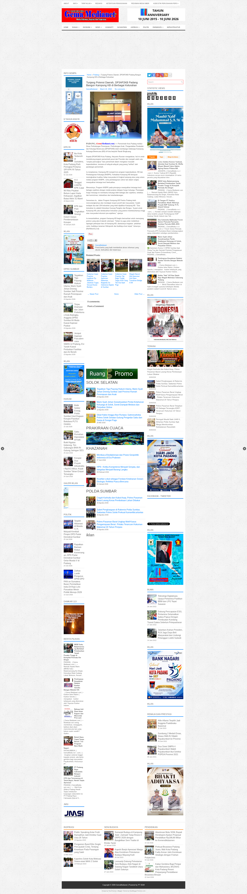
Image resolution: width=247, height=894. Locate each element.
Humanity (109, 27)
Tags (161, 157)
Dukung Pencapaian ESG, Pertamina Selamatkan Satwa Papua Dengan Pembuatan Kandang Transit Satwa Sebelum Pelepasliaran (164, 616)
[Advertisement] (123, 50)
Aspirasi (135, 27)
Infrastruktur (173, 27)
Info (75, 3)
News (98, 27)
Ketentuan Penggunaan (116, 3)
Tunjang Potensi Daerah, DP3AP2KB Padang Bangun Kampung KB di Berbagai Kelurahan (112, 84)
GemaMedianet (122, 885)
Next (244, 448)
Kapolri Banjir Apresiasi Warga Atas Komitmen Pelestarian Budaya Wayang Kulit (129, 852)
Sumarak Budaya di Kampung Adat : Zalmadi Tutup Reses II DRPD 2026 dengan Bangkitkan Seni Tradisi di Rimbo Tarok (123, 837)
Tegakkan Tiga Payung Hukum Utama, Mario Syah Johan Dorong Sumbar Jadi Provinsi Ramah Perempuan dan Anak (120, 391)
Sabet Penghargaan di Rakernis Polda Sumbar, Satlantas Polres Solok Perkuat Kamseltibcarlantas (169, 383)
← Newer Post (93, 294)
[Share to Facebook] (96, 240)
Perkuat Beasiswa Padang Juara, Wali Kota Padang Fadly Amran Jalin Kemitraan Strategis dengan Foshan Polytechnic (163, 852)
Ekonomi (87, 27)
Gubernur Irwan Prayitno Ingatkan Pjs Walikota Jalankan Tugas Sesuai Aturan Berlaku (93, 280)
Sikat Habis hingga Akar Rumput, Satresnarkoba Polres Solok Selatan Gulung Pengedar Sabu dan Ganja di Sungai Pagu (119, 417)
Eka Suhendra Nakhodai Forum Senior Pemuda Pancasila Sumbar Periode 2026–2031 (170, 222)
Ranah (75, 27)
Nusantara (122, 27)
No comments (120, 89)
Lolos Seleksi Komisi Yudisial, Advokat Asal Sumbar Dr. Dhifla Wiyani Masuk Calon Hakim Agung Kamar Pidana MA (170, 165)
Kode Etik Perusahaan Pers (166, 3)
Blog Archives (173, 157)
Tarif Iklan (86, 3)
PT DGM (141, 885)
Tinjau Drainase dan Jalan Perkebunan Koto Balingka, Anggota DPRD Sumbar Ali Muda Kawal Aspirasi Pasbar (74, 315)
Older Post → (139, 294)
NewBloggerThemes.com (137, 891)
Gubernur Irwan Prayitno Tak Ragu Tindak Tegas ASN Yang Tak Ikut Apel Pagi (121, 279)
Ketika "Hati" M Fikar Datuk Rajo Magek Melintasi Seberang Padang (170, 278)
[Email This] (88, 240)
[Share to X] (93, 240)
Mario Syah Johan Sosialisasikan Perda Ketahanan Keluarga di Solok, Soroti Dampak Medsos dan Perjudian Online (120, 404)
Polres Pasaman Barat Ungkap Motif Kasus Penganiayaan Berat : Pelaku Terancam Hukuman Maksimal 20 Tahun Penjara (119, 524)
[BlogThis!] (91, 240)
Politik (146, 27)
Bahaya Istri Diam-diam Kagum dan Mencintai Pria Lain (79, 713)
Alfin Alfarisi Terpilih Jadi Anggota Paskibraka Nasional (169, 723)
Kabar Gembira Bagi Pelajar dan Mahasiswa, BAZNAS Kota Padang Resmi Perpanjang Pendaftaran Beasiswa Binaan (163, 869)
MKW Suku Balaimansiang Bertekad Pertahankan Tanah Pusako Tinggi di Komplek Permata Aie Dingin (169, 184)
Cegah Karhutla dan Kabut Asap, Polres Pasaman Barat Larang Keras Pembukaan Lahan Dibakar (164, 371)
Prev (2, 448)
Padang (96, 75)
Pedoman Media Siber (140, 3)
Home (66, 27)
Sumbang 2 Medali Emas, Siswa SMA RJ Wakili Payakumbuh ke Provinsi (169, 736)
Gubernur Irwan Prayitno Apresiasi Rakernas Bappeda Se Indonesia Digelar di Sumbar (107, 280)
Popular (152, 157)
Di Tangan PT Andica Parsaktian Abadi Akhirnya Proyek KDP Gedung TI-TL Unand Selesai (168, 204)
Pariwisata (158, 27)
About (66, 3)
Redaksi (98, 3)
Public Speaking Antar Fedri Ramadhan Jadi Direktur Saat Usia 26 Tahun (87, 835)
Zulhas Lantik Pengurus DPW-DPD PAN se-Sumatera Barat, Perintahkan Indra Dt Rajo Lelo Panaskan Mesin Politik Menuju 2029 (74, 581)
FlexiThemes (112, 891)
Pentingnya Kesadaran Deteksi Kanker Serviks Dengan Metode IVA (170, 260)
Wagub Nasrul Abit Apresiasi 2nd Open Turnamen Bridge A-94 (135, 278)
